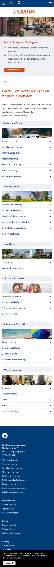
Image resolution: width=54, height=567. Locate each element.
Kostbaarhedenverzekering (14, 216)
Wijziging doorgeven (11, 533)
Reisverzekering (9, 342)
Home (4, 82)
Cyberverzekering (10, 411)
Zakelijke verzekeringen (12, 492)
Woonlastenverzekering (13, 268)
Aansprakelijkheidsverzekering (15, 222)
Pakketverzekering (10, 234)
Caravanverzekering (11, 348)
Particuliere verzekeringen (14, 488)
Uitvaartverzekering (11, 302)
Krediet (5, 405)
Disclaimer (6, 549)
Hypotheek (7, 262)
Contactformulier (10, 525)
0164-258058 (10, 455)
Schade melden (8, 529)
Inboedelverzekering (11, 210)
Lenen (4, 399)
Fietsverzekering (9, 170)
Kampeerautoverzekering (13, 360)
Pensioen (6, 388)
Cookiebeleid (8, 545)
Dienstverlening (9, 504)
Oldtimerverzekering (11, 153)
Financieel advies (9, 394)
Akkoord (9, 563)
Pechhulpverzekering (11, 176)
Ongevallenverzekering (12, 296)
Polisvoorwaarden (10, 513)
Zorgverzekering (9, 314)
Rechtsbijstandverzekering (14, 228)
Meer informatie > (20, 558)
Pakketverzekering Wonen (14, 480)
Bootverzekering (9, 354)
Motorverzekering (10, 159)
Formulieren (7, 509)
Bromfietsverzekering (11, 164)
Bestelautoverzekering (12, 147)
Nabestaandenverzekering (13, 308)
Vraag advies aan (13, 69)
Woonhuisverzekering (12, 204)
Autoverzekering (9, 141)
